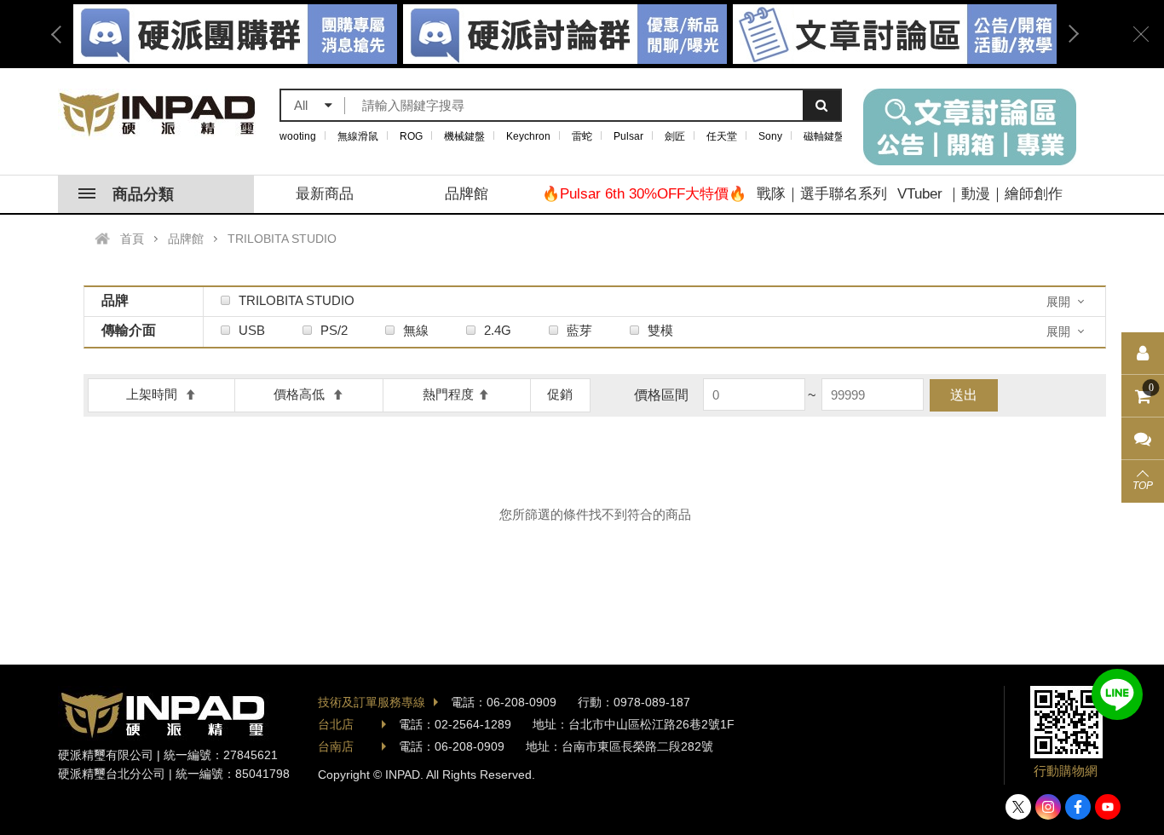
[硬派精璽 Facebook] (1078, 807)
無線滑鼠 (357, 136)
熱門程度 (448, 394)
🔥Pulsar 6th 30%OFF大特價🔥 (644, 194)
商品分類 (143, 194)
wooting (297, 136)
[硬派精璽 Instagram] (1048, 807)
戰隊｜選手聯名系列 (822, 194)
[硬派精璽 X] (1018, 807)
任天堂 (721, 136)
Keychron (528, 136)
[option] (565, 34)
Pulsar (628, 136)
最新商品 (325, 194)
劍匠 (675, 136)
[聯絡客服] (1142, 439)
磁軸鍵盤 (824, 136)
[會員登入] (1142, 353)
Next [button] (1067, 34)
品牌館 (466, 194)
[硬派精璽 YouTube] (1108, 807)
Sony (770, 136)
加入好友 (1117, 694)
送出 (963, 395)
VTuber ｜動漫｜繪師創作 (980, 194)
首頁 (132, 238)
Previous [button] (62, 34)
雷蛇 (582, 136)
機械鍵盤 (464, 136)
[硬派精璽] (158, 114)
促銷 (560, 394)
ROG (411, 136)
